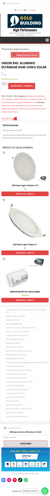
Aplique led (31, 96)
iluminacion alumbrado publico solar (15, 105)
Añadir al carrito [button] (25, 194)
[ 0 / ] (19, 10)
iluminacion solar (35, 105)
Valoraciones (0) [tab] (9, 118)
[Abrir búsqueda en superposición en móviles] (25, 3)
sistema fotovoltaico (9, 112)
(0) (26, 10)
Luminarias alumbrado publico (16, 99)
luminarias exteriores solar (21, 109)
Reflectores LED (30, 102)
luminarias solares (39, 109)
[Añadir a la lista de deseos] (4, 152)
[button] (44, 490)
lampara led (5, 109)
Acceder (33, 10)
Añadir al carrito (23, 86)
